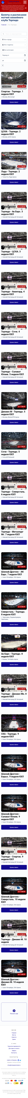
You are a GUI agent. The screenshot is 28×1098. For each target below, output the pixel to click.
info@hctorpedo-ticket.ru (14, 1065)
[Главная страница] (3, 2)
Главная (14, 1033)
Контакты (14, 1052)
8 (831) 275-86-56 (14, 1)
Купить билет (14, 102)
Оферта (14, 1050)
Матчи (14, 1035)
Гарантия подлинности (14, 1046)
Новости (14, 1037)
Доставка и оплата (14, 1048)
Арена (14, 1039)
